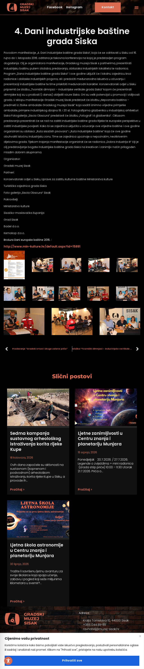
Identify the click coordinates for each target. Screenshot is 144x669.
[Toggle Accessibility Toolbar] (8, 660)
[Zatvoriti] (140, 636)
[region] (72, 651)
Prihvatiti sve (72, 660)
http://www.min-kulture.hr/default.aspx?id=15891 (42, 246)
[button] (137, 7)
